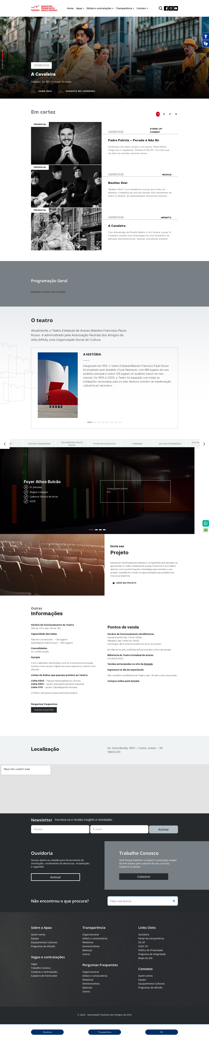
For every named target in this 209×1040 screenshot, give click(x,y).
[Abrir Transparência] (133, 8)
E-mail (97, 829)
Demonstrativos (91, 946)
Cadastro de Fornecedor (44, 975)
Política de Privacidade (150, 950)
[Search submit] (173, 901)
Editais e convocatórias (94, 938)
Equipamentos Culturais (44, 942)
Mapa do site (145, 958)
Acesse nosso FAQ (44, 710)
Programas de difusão (43, 946)
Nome (38, 829)
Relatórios (87, 942)
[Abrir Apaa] (83, 8)
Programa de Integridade (152, 954)
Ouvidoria (143, 934)
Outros (86, 954)
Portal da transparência (151, 938)
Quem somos (38, 934)
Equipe (35, 938)
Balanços (87, 950)
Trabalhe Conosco (41, 967)
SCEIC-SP (143, 946)
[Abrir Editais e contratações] (112, 8)
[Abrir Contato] (147, 8)
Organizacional (90, 934)
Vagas (34, 963)
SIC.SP (141, 942)
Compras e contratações (44, 971)
